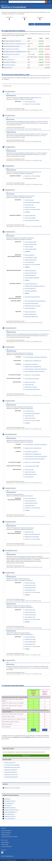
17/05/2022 (47, 46)
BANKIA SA (5, 57)
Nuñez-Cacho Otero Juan (30, 311)
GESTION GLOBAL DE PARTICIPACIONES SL (35, 371)
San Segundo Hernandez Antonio (32, 202)
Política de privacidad (37, 860)
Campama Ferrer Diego (30, 585)
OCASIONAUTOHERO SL (10, 801)
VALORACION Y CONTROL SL (31, 364)
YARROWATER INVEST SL (10, 807)
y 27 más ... (27, 594)
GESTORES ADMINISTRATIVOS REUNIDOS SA (35, 301)
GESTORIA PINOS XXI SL (30, 288)
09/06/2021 (47, 54)
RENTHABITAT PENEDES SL (9, 62)
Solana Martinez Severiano (31, 387)
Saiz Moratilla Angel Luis (30, 275)
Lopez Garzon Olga (29, 204)
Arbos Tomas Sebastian (30, 217)
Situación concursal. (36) (9, 762)
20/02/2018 (41, 57)
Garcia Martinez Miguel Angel (31, 303)
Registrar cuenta (26, 755)
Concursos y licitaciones (6, 846)
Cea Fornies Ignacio (29, 200)
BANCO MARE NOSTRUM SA (24, 556)
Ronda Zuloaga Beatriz (30, 308)
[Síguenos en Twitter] (2, 852)
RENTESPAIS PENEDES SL (9, 64)
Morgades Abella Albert (30, 215)
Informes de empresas (6, 830)
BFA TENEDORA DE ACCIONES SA (11, 49)
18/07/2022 (41, 43)
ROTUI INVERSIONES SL (9, 818)
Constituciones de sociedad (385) (11, 765)
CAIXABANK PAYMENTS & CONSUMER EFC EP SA (14, 43)
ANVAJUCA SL (7, 798)
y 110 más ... (28, 251)
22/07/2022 (41, 41)
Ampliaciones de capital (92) (10, 769)
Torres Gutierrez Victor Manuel (32, 220)
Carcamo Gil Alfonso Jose (30, 500)
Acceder (33, 729)
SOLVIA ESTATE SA (7, 67)
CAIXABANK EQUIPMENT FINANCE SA (12, 41)
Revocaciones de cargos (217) (11, 774)
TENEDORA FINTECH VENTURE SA (11, 46)
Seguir (31, 24)
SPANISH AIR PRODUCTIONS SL (11, 809)
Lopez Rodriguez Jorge (30, 590)
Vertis (3, 860)
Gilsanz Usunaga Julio (29, 255)
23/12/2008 (47, 67)
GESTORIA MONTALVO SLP (31, 283)
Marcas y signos (4, 844)
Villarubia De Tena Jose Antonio (32, 536)
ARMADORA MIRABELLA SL (10, 812)
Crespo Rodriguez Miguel (30, 242)
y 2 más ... (27, 280)
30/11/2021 (41, 51)
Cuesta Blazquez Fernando (31, 257)
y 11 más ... (27, 212)
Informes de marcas (5, 834)
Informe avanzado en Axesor (43, 24)
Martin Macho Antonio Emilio (31, 316)
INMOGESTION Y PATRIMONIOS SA (33, 360)
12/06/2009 (41, 59)
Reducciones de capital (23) (10, 772)
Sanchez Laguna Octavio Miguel (32, 277)
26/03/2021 (47, 57)
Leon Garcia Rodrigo (29, 262)
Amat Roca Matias (29, 246)
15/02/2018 (41, 49)
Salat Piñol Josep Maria (30, 582)
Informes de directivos (6, 832)
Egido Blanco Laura (29, 532)
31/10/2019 (41, 54)
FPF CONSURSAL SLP (9, 803)
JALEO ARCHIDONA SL (9, 814)
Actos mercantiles (5, 842)
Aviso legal (30, 860)
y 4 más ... (27, 293)
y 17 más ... (27, 510)
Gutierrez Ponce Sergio (30, 207)
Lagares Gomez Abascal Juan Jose (32, 534)
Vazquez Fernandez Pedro (31, 244)
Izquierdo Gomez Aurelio (30, 270)
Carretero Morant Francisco (31, 503)
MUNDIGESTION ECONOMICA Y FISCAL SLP (35, 286)
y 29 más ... (27, 267)
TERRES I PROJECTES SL (8, 59)
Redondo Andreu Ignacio (30, 178)
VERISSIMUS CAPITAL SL (10, 816)
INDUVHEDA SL (8, 805)
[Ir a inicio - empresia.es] (4, 1)
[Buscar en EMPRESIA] (46, 2)
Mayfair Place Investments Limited (32, 305)
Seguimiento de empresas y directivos (9, 836)
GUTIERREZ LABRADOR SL (31, 290)
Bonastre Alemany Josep (30, 587)
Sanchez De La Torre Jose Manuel (12, 787)
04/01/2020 (41, 46)
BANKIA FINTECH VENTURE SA (25, 353)
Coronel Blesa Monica (30, 505)
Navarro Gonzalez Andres (30, 314)
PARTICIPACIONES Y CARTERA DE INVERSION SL (36, 357)
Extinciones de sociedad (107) (11, 776)
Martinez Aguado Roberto (31, 259)
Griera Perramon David (30, 101)
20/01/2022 (47, 49)
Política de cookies (46, 860)
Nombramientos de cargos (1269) (12, 767)
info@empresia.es (10, 856)
